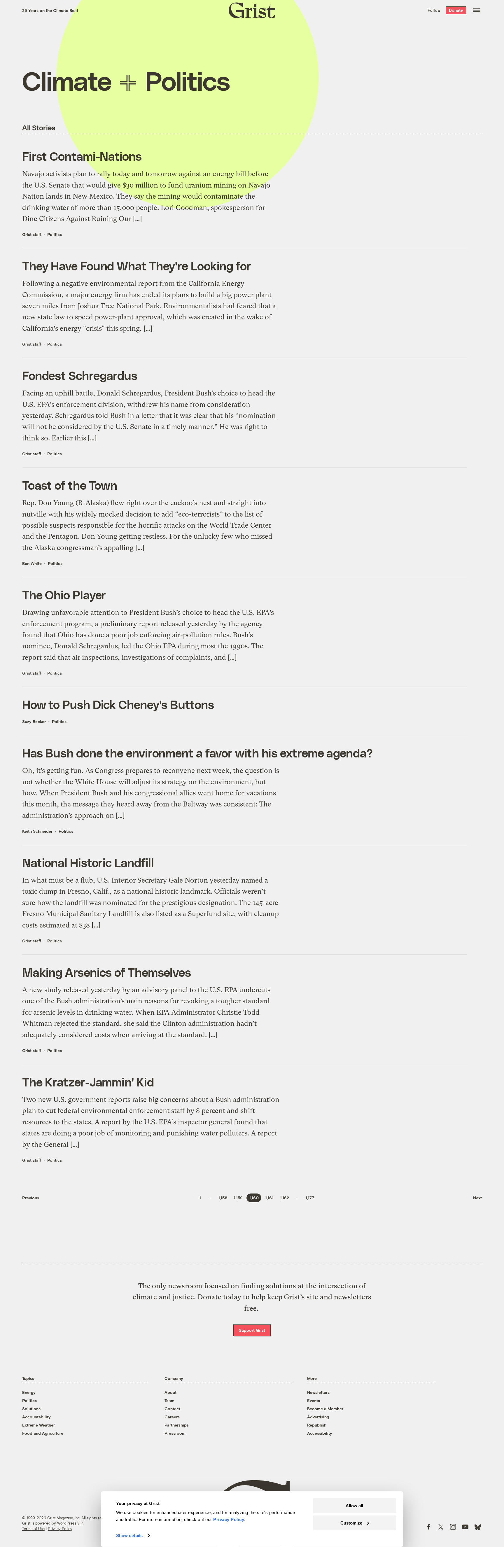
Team (169, 1400)
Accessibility (319, 1433)
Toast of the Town (69, 485)
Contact (172, 1408)
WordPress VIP (70, 1523)
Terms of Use (33, 1528)
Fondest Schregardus (79, 375)
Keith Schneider (37, 831)
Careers (172, 1416)
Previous (30, 1197)
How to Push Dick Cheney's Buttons (118, 704)
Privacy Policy (60, 1528)
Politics (54, 234)
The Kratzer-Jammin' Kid (88, 1082)
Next (477, 1197)
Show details (129, 1535)
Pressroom (175, 1433)
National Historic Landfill (88, 862)
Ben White (32, 563)
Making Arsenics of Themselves (106, 972)
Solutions (31, 1408)
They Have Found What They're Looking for (136, 266)
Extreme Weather (38, 1424)
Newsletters (318, 1392)
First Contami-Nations (82, 156)
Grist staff (31, 234)
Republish (316, 1424)
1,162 (284, 1197)
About (170, 1392)
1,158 (222, 1197)
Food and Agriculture (42, 1433)
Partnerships (176, 1424)
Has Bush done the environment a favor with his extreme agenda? (197, 753)
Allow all (354, 1505)
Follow (434, 10)
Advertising (318, 1416)
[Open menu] (476, 10)
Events (313, 1400)
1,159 (238, 1197)
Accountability (36, 1416)
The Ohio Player (64, 595)
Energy (29, 1392)
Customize (351, 1522)
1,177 (309, 1197)
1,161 (269, 1197)
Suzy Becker (34, 721)
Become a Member (325, 1408)
